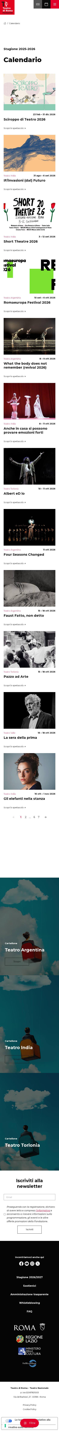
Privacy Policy (29, 1405)
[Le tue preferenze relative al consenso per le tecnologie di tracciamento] (5, 1426)
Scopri (17, 961)
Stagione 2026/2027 (29, 1277)
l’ (43, 1210)
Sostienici (29, 1285)
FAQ (29, 1311)
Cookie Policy (29, 1409)
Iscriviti (29, 1229)
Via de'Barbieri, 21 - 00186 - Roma (29, 1397)
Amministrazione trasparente (29, 1294)
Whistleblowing (29, 1302)
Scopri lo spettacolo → (15, 128)
